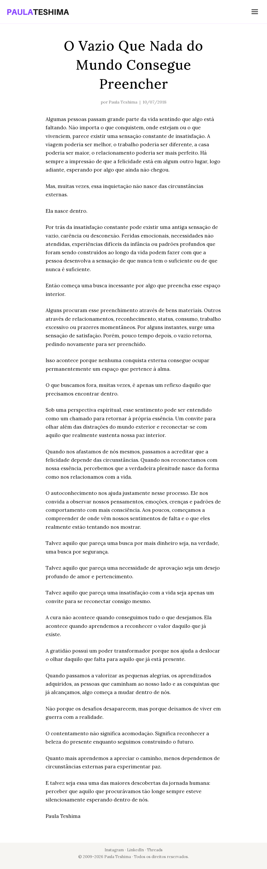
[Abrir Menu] (254, 11)
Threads (154, 849)
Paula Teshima (123, 102)
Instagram (114, 849)
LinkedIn (136, 849)
